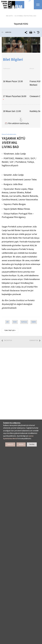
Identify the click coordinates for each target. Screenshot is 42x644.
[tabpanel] (21, 45)
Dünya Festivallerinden (9, 134)
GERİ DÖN (8, 32)
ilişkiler (34, 322)
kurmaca (24, 322)
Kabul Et (10, 444)
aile (7, 322)
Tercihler (31, 444)
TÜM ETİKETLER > (10, 330)
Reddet (21, 444)
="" (30, 1)
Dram (15, 322)
